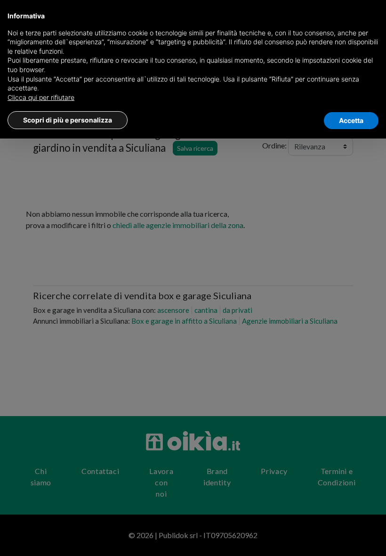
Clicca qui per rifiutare (41, 97)
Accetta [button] (351, 120)
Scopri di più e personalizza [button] (67, 120)
